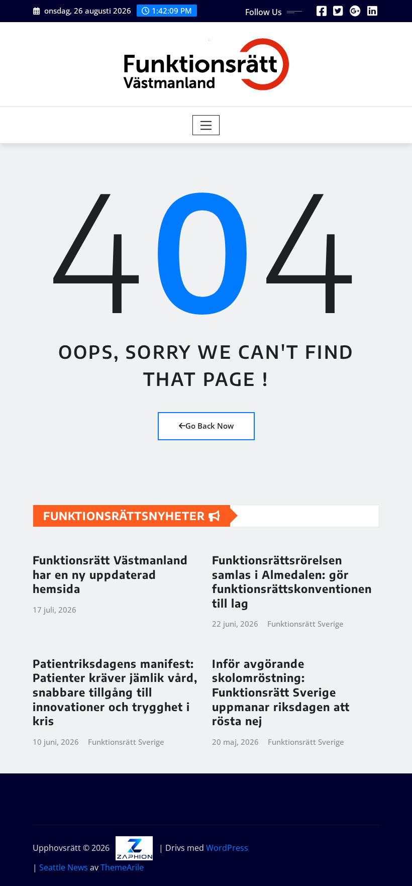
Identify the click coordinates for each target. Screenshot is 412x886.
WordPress (227, 847)
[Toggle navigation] (206, 125)
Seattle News (63, 867)
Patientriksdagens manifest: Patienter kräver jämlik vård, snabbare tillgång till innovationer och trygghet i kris (115, 692)
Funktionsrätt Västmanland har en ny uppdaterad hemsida (110, 574)
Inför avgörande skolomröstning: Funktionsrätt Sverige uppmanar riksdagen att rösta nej (281, 692)
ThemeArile (122, 867)
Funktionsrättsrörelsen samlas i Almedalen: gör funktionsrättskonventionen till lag (292, 581)
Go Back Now (209, 426)
